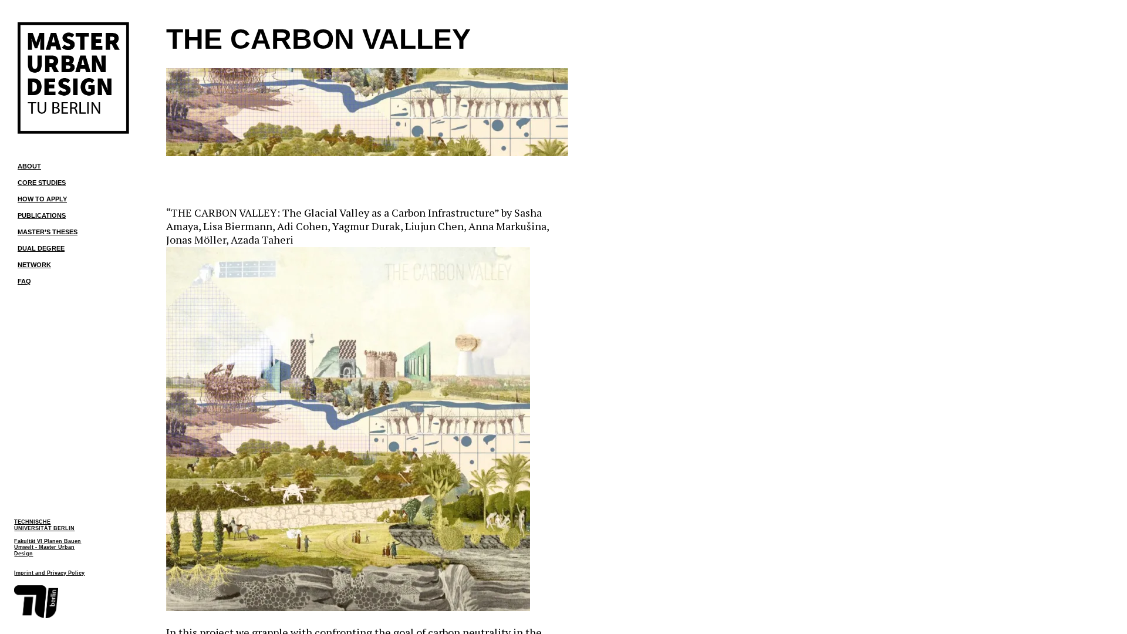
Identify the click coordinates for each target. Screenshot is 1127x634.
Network (34, 264)
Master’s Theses (47, 231)
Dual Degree (41, 248)
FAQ (24, 281)
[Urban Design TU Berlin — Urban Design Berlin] (73, 78)
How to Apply (42, 199)
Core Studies (42, 182)
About (29, 166)
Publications (42, 215)
